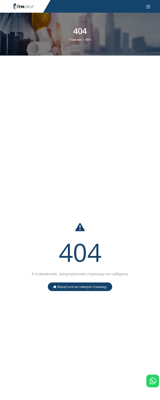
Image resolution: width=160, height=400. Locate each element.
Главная (75, 39)
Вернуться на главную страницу (81, 287)
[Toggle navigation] (148, 7)
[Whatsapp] (152, 381)
